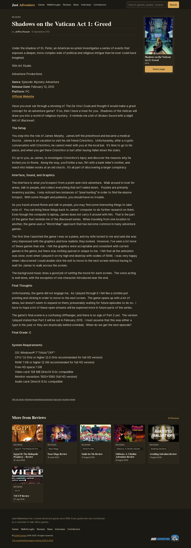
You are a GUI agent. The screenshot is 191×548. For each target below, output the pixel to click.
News (76, 4)
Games (41, 4)
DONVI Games (20, 535)
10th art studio (18, 399)
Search (173, 5)
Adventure (29, 399)
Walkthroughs (54, 4)
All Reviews (173, 418)
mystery (65, 399)
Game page (159, 69)
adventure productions (44, 399)
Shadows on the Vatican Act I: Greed (158, 58)
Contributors (100, 4)
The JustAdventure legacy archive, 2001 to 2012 (32, 540)
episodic (58, 399)
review (72, 399)
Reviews (67, 4)
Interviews (86, 4)
